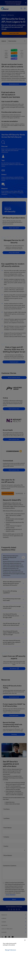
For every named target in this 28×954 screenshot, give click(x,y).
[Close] (24, 940)
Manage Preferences (6, 950)
